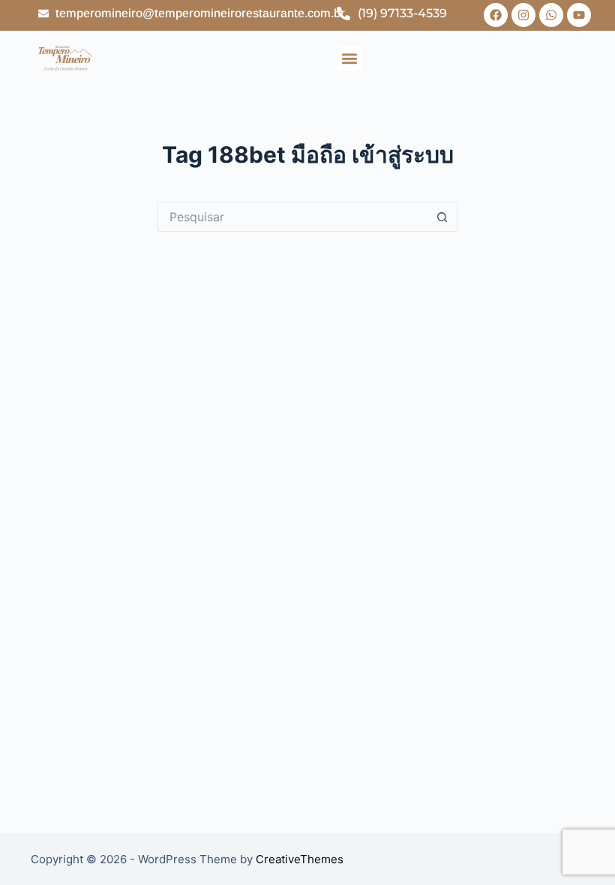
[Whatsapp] (551, 15)
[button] (350, 58)
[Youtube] (579, 15)
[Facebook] (496, 15)
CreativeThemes (300, 859)
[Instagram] (524, 15)
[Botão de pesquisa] (443, 217)
